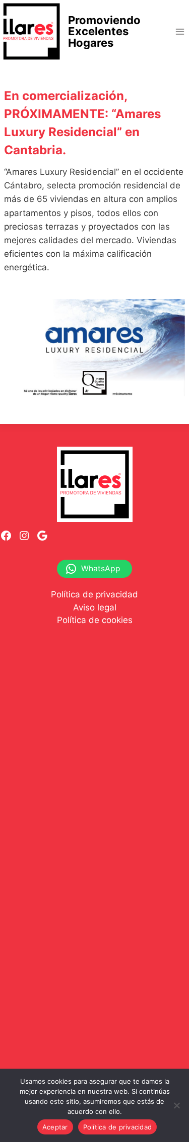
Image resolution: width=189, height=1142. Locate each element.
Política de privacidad (94, 594)
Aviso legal (94, 607)
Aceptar (55, 1127)
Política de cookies (95, 620)
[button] (94, 349)
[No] (176, 1105)
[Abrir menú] (179, 31)
